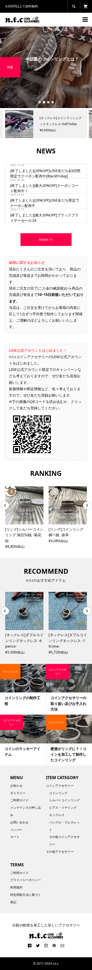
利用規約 (16, 887)
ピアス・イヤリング (63, 807)
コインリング (58, 793)
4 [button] (53, 102)
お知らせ (16, 785)
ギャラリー (18, 793)
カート (14, 837)
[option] (46, 67)
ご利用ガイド (19, 800)
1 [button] (40, 102)
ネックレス (56, 815)
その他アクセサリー (60, 851)
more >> (46, 239)
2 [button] (44, 102)
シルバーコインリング (64, 800)
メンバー (16, 830)
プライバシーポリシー (25, 880)
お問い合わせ (19, 822)
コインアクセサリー (60, 785)
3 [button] (48, 102)
